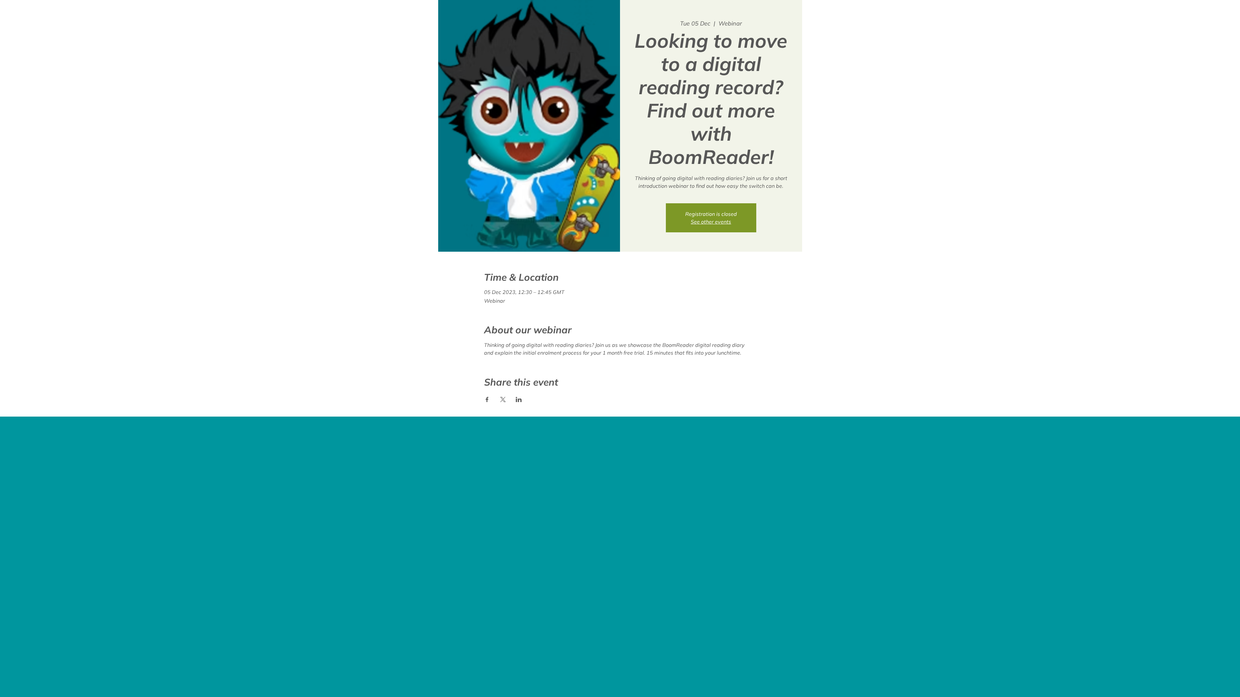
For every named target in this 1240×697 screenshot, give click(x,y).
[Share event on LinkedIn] (519, 399)
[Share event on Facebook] (487, 399)
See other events (711, 221)
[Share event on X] (503, 399)
